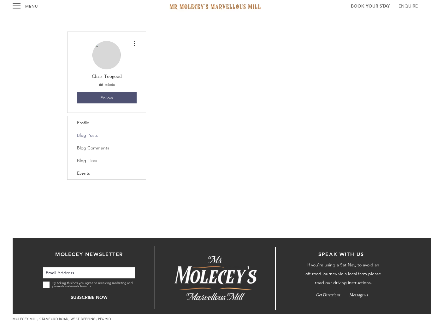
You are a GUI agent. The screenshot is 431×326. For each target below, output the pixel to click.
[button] (17, 6)
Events (83, 173)
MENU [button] (31, 6)
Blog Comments (93, 148)
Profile (83, 122)
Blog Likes (87, 160)
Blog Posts (87, 135)
